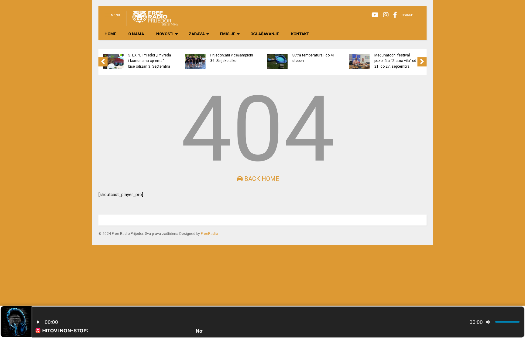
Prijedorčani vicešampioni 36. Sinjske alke (231, 58)
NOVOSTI (164, 34)
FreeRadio (209, 234)
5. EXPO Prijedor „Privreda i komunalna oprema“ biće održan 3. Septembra (149, 61)
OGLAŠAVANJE (264, 34)
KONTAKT (300, 34)
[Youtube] (375, 15)
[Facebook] (395, 15)
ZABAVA (197, 34)
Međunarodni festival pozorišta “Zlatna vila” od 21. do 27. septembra (395, 61)
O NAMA (136, 34)
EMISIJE (227, 34)
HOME (110, 34)
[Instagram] (386, 15)
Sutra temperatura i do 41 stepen (313, 58)
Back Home (261, 178)
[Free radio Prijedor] (152, 23)
